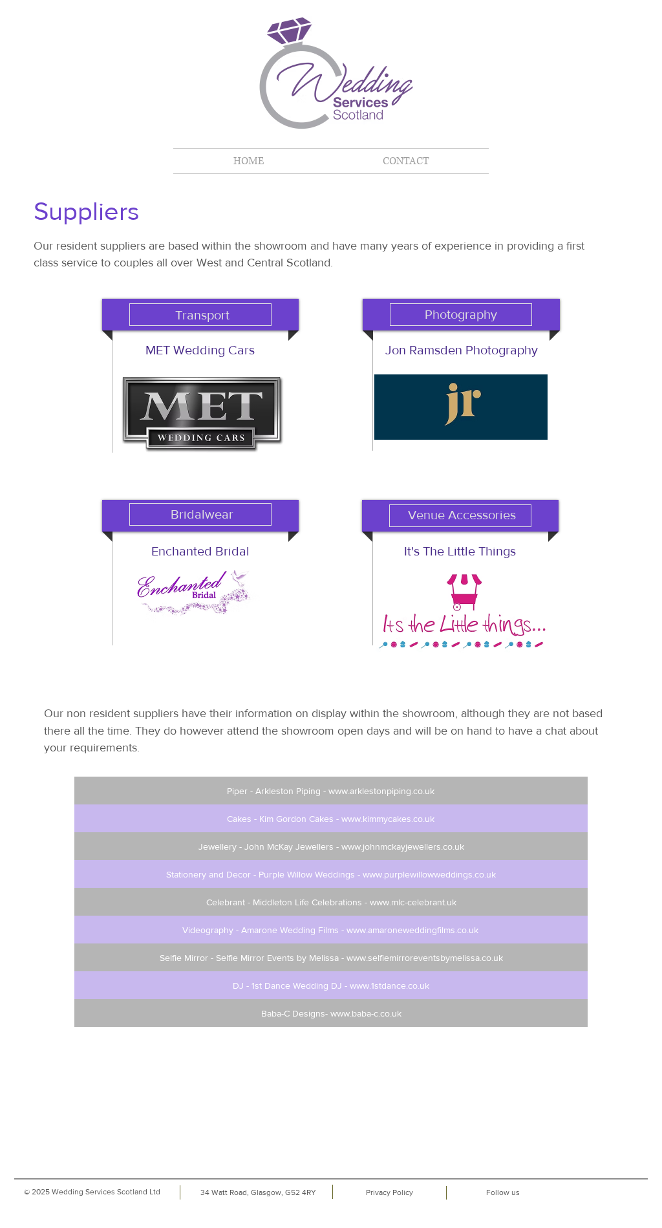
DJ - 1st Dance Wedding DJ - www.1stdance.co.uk (331, 985)
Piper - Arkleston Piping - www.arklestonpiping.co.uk (330, 791)
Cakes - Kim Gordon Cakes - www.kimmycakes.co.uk (330, 818)
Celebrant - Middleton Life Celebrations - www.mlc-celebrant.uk (331, 902)
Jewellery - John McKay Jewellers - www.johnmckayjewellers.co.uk (331, 846)
